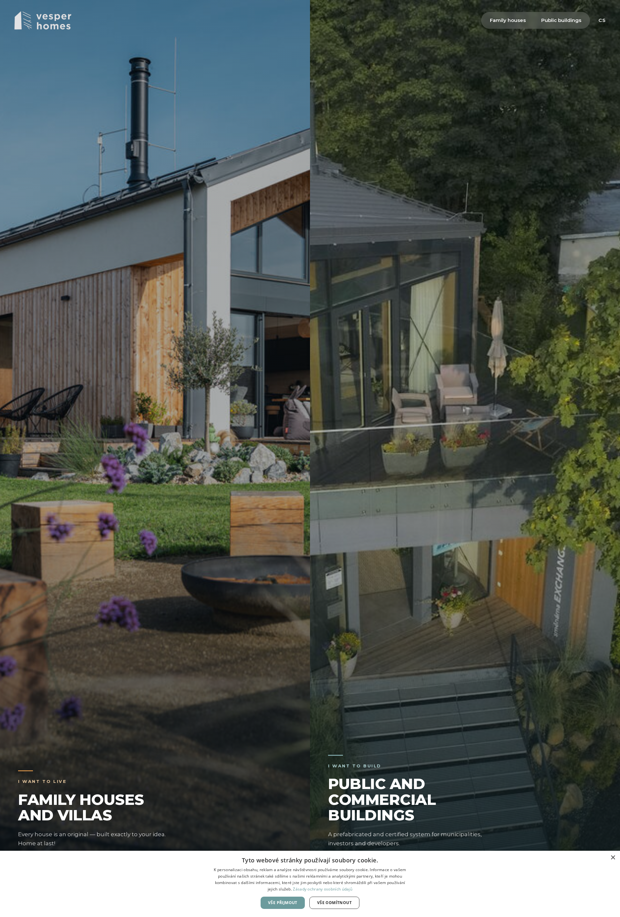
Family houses (508, 20)
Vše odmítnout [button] (334, 902)
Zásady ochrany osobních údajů (322, 889)
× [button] (612, 857)
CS (602, 20)
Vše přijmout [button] (282, 902)
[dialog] (310, 884)
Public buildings (561, 20)
